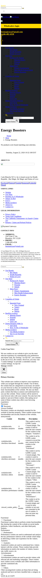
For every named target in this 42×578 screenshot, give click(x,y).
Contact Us (9, 113)
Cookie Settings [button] (6, 364)
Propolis (17, 62)
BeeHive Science (11, 90)
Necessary (7, 406)
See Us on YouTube (17, 111)
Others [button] (3, 566)
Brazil (16, 86)
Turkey (16, 84)
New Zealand (19, 82)
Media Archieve (11, 107)
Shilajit (16, 64)
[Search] (23, 8)
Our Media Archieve (17, 109)
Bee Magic (14, 50)
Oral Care (13, 99)
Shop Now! (14, 66)
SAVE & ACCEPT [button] (8, 576)
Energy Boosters (20, 72)
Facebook (4, 183)
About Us (8, 205)
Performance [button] (5, 530)
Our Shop (8, 56)
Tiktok (3, 185)
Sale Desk (13, 103)
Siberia (16, 88)
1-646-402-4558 (7, 34)
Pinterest (12, 183)
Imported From (15, 80)
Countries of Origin (12, 76)
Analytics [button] (4, 541)
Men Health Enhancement (23, 70)
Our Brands (9, 48)
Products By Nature (17, 58)
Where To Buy (10, 199)
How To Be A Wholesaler (19, 105)
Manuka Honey (19, 60)
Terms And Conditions (13, 216)
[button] (3, 5)
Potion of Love (15, 54)
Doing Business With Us (14, 101)
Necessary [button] (4, 404)
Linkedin (33, 183)
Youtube (18, 183)
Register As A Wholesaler (14, 197)
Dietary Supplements (21, 68)
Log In (7, 11)
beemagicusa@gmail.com (12, 32)
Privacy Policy (10, 214)
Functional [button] (4, 518)
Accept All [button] (16, 364)
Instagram (25, 183)
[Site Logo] (10, 17)
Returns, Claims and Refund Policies (18, 222)
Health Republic (15, 52)
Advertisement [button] (6, 553)
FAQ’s (7, 201)
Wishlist (8, 192)
